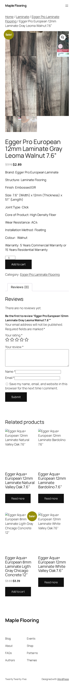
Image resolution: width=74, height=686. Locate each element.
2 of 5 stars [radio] (12, 340)
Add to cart (18, 264)
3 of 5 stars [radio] (17, 340)
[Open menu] (67, 6)
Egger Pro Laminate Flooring (32, 18)
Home (9, 16)
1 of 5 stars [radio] (7, 340)
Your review (14, 347)
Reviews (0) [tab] (20, 287)
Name (10, 371)
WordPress (63, 679)
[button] (63, 37)
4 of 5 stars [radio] (22, 340)
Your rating (14, 335)
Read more (17, 498)
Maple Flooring (15, 5)
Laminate (22, 16)
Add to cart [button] (18, 591)
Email (9, 377)
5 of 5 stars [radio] (26, 340)
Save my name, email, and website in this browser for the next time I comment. (36, 386)
